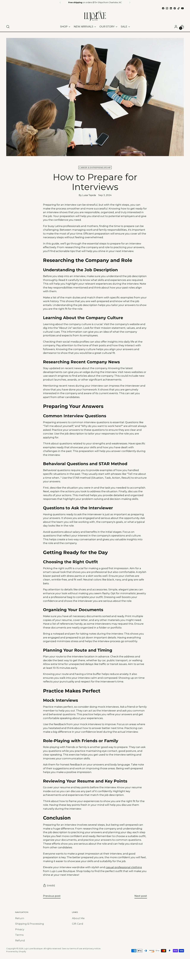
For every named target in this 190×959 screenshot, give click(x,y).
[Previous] (60, 2)
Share (51, 885)
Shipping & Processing (29, 923)
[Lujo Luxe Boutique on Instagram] (167, 8)
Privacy (19, 929)
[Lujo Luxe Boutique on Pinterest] (174, 8)
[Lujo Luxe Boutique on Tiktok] (178, 8)
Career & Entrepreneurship (95, 167)
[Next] (129, 2)
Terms (19, 934)
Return (19, 918)
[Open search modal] (8, 27)
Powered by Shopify (16, 951)
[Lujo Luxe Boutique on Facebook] (163, 8)
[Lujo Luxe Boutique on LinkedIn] (171, 8)
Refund (20, 940)
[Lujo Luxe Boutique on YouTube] (182, 8)
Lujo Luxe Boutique (33, 948)
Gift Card (77, 923)
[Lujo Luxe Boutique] (95, 16)
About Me (78, 918)
